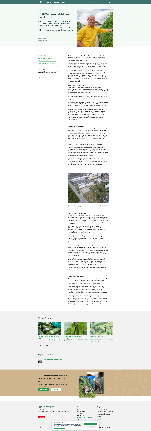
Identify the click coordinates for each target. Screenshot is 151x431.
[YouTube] (46, 427)
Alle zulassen (90, 423)
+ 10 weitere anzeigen (43, 345)
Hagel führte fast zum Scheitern (47, 58)
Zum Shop (99, 418)
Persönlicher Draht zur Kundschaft (47, 60)
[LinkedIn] (40, 427)
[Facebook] (38, 427)
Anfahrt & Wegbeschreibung (84, 417)
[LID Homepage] (40, 2)
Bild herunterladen (109, 47)
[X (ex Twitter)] (43, 427)
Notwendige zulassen (90, 426)
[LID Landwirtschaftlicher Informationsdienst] (46, 407)
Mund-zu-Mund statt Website (46, 63)
